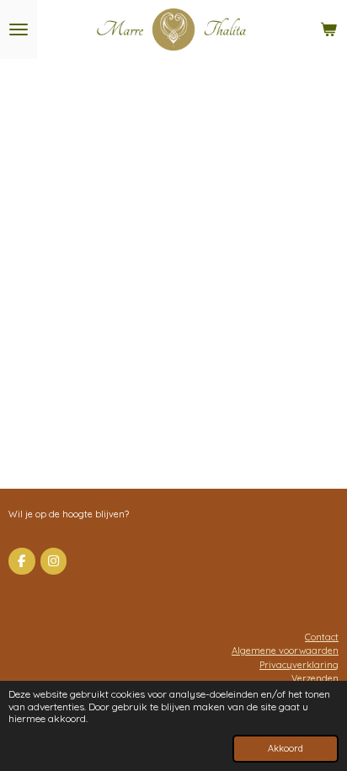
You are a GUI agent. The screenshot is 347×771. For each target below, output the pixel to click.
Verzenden (315, 678)
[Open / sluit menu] (18, 29)
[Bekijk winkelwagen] (328, 29)
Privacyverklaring (299, 665)
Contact (322, 637)
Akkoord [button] (285, 748)
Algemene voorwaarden (285, 650)
